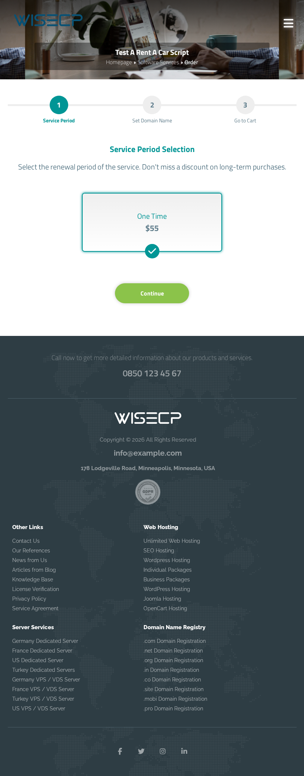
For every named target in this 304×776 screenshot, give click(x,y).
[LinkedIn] (184, 751)
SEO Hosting (158, 551)
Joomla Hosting (162, 599)
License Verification (35, 589)
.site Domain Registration (173, 689)
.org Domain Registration (173, 660)
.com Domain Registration (174, 641)
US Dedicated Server (37, 660)
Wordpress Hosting (166, 560)
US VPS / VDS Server (38, 708)
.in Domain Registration (171, 670)
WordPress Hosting (166, 589)
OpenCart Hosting (165, 608)
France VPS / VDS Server (43, 689)
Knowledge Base (32, 579)
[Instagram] (162, 751)
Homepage (119, 62)
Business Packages (166, 579)
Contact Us (26, 541)
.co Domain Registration (172, 680)
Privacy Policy (29, 599)
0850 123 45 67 (152, 373)
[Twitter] (141, 751)
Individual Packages (167, 570)
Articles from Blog (34, 570)
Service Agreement (35, 608)
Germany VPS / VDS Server (46, 680)
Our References (31, 551)
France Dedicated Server (42, 651)
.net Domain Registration (173, 651)
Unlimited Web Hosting (171, 541)
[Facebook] (119, 751)
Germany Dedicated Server (45, 641)
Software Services (158, 62)
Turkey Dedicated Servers (43, 670)
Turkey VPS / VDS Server (43, 699)
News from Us (29, 560)
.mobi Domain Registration (175, 699)
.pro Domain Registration (173, 708)
